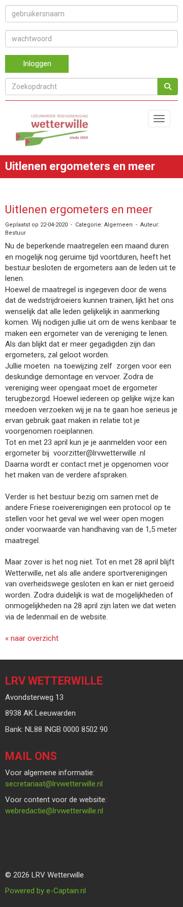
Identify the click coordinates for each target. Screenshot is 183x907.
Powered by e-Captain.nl (45, 890)
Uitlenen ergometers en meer (78, 209)
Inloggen (37, 63)
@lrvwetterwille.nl (54, 783)
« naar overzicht (31, 638)
